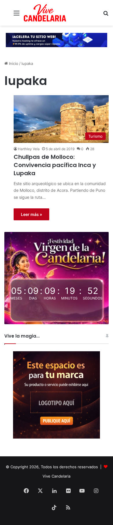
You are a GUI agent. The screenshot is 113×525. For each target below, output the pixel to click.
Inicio (13, 63)
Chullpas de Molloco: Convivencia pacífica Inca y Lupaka (55, 165)
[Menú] (16, 15)
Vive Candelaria (56, 476)
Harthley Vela (29, 149)
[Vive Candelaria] (45, 13)
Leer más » (31, 214)
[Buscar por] (106, 15)
